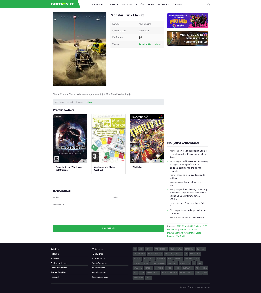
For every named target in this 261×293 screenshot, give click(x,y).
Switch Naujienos (99, 263)
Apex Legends (161, 249)
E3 (186, 254)
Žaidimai (177, 4)
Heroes (137, 263)
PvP (142, 273)
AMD (141, 249)
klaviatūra (185, 263)
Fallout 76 (148, 258)
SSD (205, 273)
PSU (135, 273)
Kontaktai (55, 258)
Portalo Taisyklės (58, 272)
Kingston (172, 263)
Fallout (137, 258)
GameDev (113, 4)
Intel (146, 263)
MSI (199, 263)
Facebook (55, 277)
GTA (197, 258)
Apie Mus (55, 249)
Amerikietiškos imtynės (150, 44)
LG (194, 263)
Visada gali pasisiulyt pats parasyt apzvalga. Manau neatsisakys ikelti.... (188, 154)
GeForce (188, 258)
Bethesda (189, 249)
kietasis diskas (158, 263)
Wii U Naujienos (98, 268)
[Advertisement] (187, 97)
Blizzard (201, 249)
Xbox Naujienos (98, 258)
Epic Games (195, 254)
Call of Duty (139, 254)
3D (135, 249)
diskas (179, 254)
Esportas (127, 4)
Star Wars (138, 277)
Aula (180, 249)
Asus (172, 249)
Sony (198, 273)
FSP (169, 258)
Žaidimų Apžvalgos (100, 277)
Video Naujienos (99, 272)
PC (197, 268)
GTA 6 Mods (195, 226)
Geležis (140, 4)
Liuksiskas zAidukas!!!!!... (192, 217)
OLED (177, 268)
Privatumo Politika (59, 268)
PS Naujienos (97, 254)
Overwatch (188, 268)
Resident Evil (153, 273)
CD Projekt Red (155, 254)
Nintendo (159, 268)
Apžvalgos (163, 4)
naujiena (138, 268)
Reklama (55, 254)
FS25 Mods (182, 226)
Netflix (148, 268)
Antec (149, 249)
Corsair (168, 254)
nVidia (169, 268)
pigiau (204, 268)
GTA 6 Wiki (181, 236)
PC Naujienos (97, 249)
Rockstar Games (169, 273)
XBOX (148, 277)
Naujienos (98, 4)
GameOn (178, 258)
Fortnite (161, 258)
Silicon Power (186, 273)
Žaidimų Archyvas (59, 263)
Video (151, 4)
